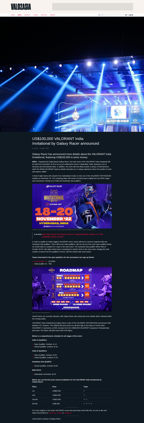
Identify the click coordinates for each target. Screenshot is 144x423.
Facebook (52, 413)
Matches (44, 15)
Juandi (36, 148)
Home (13, 15)
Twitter (59, 413)
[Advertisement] (92, 6)
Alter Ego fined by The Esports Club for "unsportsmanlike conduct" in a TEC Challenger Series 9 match (72, 235)
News (19, 15)
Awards (52, 15)
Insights (27, 15)
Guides (35, 15)
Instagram (68, 413)
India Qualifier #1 (40, 261)
